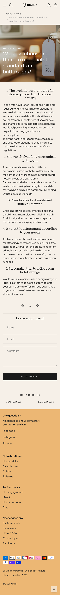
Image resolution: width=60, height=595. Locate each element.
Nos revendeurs (12, 502)
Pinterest (8, 443)
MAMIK (14, 583)
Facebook (9, 430)
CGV (24, 575)
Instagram (9, 437)
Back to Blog (30, 394)
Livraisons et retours (35, 570)
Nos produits (10, 461)
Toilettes (8, 476)
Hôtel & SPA (10, 533)
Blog (18, 13)
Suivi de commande (13, 570)
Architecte (9, 543)
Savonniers (9, 528)
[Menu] (4, 5)
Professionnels (11, 523)
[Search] (11, 5)
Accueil (9, 13)
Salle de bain (10, 466)
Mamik (6, 497)
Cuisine (7, 471)
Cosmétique (10, 538)
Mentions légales (11, 575)
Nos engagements (14, 492)
